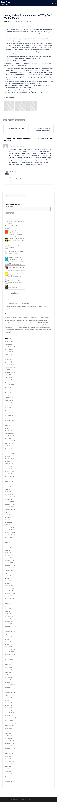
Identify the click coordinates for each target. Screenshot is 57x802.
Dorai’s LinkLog (13, 94)
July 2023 (7, 354)
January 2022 (8, 385)
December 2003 (9, 774)
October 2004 (8, 761)
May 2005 (7, 758)
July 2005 (7, 756)
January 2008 (8, 682)
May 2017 (7, 446)
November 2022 (9, 369)
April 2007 (7, 705)
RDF (17, 327)
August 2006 (8, 725)
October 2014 (8, 476)
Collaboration (41, 317)
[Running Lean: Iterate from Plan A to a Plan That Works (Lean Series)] (6, 268)
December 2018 (9, 420)
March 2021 (8, 395)
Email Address (9, 206)
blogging (15, 317)
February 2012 (8, 557)
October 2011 (8, 568)
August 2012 (8, 542)
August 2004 (8, 766)
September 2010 (9, 601)
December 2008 (9, 654)
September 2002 (9, 781)
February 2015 (8, 466)
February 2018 (8, 430)
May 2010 (7, 611)
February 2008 (8, 680)
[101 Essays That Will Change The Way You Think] (6, 252)
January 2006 (8, 743)
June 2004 (7, 768)
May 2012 (7, 550)
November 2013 (9, 504)
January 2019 (8, 418)
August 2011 (8, 573)
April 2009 (7, 644)
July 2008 (7, 667)
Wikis (6, 332)
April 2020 (7, 410)
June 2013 (7, 517)
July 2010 (7, 606)
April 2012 (7, 552)
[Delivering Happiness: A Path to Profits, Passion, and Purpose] (6, 280)
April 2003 (7, 776)
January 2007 (8, 713)
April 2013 (7, 522)
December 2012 (9, 532)
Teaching (32, 329)
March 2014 (8, 494)
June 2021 (7, 390)
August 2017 (8, 443)
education (14, 320)
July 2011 (7, 575)
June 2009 (7, 639)
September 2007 (9, 692)
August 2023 (8, 352)
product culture (20, 120)
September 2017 (9, 440)
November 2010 (9, 596)
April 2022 (7, 382)
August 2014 (8, 481)
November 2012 (9, 535)
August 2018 (8, 425)
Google (22, 322)
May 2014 (7, 489)
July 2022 (7, 377)
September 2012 (9, 540)
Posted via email (6, 94)
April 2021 (7, 392)
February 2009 (8, 649)
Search (20, 327)
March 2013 (8, 524)
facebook (16, 322)
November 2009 (9, 626)
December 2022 (9, 367)
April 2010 (7, 613)
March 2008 (8, 677)
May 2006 (7, 733)
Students (27, 329)
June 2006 (7, 730)
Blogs (19, 317)
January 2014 (8, 499)
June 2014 (7, 486)
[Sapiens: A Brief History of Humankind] (6, 246)
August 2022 (8, 374)
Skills (34, 327)
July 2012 (7, 545)
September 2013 (9, 509)
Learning (15, 325)
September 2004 (9, 763)
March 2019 (8, 415)
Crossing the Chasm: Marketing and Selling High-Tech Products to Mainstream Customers (16, 232)
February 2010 (8, 618)
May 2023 (7, 359)
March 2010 (8, 616)
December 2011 (9, 563)
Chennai (28, 317)
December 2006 (9, 715)
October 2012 (8, 537)
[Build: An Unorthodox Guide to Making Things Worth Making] (6, 225)
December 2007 (9, 685)
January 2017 (8, 456)
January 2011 (8, 591)
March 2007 (8, 707)
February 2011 (8, 588)
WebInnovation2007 (47, 329)
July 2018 (7, 428)
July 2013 (7, 514)
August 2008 (8, 664)
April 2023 (7, 362)
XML (9, 332)
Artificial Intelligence (9, 317)
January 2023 (8, 364)
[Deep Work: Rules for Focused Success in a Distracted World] (6, 239)
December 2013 (9, 501)
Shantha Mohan (13, 145)
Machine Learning (21, 325)
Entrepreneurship (30, 21)
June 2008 (7, 669)
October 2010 (8, 598)
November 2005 (9, 748)
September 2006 (9, 723)
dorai (11, 171)
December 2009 (9, 624)
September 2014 (9, 479)
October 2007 (8, 690)
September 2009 (9, 631)
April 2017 (7, 448)
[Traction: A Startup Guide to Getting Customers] (6, 274)
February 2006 (8, 741)
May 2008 (7, 672)
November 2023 (9, 346)
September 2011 (9, 570)
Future (19, 322)
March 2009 (8, 646)
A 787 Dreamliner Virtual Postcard (16, 128)
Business (25, 317)
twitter (40, 329)
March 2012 (8, 555)
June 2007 (7, 700)
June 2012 (7, 547)
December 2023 (9, 344)
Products (45, 325)
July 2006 (7, 728)
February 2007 (8, 710)
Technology (36, 329)
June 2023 (7, 357)
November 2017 (9, 435)
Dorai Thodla (6, 2)
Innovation (11, 120)
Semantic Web (28, 327)
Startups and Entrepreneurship (18, 329)
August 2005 (8, 753)
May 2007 (7, 702)
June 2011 (7, 578)
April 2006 (7, 735)
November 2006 (9, 718)
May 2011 (7, 580)
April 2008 (7, 674)
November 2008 (9, 657)
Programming (8, 327)
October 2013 (8, 507)
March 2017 (8, 451)
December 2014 (9, 471)
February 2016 (8, 458)
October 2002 (8, 779)
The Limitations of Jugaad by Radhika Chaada (19, 26)
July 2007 (7, 697)
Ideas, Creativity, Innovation (31, 322)
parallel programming (38, 325)
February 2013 (8, 527)
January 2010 (8, 621)
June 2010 (7, 608)
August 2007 (8, 695)
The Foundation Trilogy (14, 286)
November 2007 (9, 687)
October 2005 (8, 751)
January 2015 (8, 468)
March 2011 (8, 585)
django (11, 320)
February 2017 (8, 453)
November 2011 (9, 565)
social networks (39, 327)
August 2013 (8, 512)
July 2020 (7, 402)
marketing (27, 325)
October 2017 (8, 438)
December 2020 (9, 397)
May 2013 (7, 519)
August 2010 (8, 603)
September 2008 (9, 662)
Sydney (28, 799)
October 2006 (8, 720)
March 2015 (8, 463)
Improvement (43, 323)
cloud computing (33, 317)
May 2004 (7, 771)
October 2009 (8, 629)
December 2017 (9, 433)
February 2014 (8, 496)
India (5, 120)
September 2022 (9, 372)
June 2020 (7, 405)
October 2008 (8, 659)
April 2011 (7, 583)
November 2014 (9, 474)
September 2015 (9, 461)
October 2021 (8, 387)
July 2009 (7, 636)
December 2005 (9, 746)
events (12, 322)
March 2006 (8, 738)
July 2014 (7, 484)
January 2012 (8, 560)
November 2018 (9, 423)
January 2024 (8, 341)
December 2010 (9, 593)
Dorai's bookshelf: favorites (15, 222)
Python (14, 327)
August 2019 (8, 413)
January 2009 (8, 652)
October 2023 (8, 349)
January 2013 (8, 529)
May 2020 (7, 407)
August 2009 (8, 634)
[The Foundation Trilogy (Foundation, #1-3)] (6, 287)
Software (44, 327)
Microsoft (31, 325)
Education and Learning (26, 320)
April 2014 (7, 491)
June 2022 (7, 379)
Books (21, 317)
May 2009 (7, 641)
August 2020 (8, 400)
